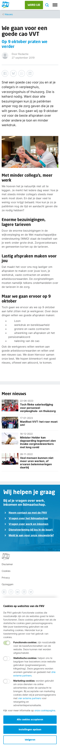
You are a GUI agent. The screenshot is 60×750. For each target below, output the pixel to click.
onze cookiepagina (44, 710)
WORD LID (34, 4)
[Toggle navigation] (55, 5)
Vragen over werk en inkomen (28, 524)
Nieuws (9, 14)
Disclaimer (7, 564)
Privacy (6, 577)
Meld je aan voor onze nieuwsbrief (31, 535)
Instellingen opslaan (30, 729)
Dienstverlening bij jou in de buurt (31, 529)
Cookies (6, 570)
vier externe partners (29, 698)
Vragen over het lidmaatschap (28, 518)
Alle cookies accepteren (30, 719)
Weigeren (30, 739)
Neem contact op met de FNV (28, 512)
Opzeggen (7, 584)
